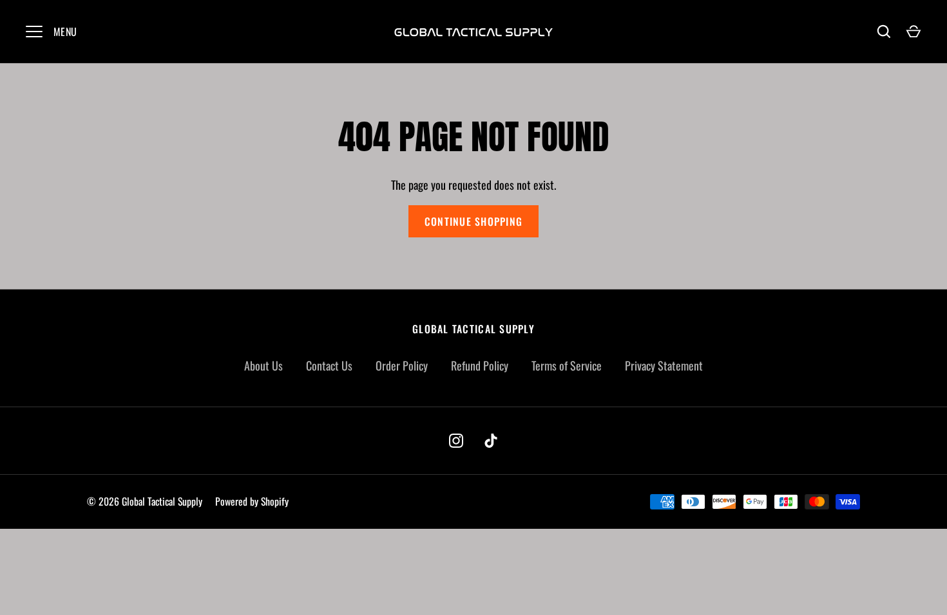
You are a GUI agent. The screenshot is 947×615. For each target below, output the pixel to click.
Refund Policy (479, 365)
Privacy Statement (664, 365)
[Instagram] (456, 441)
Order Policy (402, 365)
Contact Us (329, 365)
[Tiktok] (491, 441)
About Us (263, 365)
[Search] (884, 31)
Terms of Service (566, 365)
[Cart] (913, 31)
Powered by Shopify (252, 501)
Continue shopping (473, 221)
